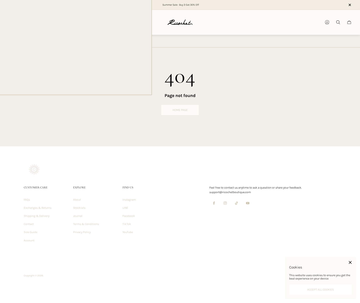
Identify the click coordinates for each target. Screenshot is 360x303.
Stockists (79, 208)
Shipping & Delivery (36, 216)
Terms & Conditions (86, 224)
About (77, 199)
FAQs (27, 199)
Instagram (129, 199)
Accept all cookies (320, 289)
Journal (77, 216)
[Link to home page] (34, 170)
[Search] (338, 22)
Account (29, 240)
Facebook (128, 216)
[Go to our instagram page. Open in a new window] (225, 203)
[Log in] (327, 22)
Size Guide (30, 232)
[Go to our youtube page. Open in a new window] (247, 203)
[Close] (350, 262)
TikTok (126, 224)
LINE (125, 208)
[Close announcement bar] (349, 4)
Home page (180, 110)
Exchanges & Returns (37, 208)
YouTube (127, 232)
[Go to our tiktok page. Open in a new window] (236, 203)
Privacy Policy (82, 232)
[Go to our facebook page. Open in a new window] (214, 203)
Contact (29, 224)
